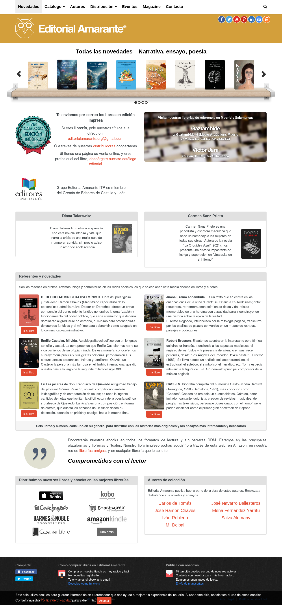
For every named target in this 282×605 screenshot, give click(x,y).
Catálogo (54, 6)
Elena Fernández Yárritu (236, 510)
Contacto (174, 6)
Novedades (28, 6)
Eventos (129, 6)
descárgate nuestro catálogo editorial (112, 160)
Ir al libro (28, 330)
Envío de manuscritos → (192, 583)
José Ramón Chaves (175, 510)
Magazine (152, 6)
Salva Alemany (235, 517)
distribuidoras (104, 145)
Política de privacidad (253, 599)
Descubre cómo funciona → (86, 583)
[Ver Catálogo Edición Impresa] (33, 134)
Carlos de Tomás (174, 502)
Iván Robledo (175, 517)
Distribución (102, 6)
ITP (87, 599)
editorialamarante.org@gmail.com (95, 138)
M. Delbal (175, 524)
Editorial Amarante (70, 28)
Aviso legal (227, 599)
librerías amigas (92, 450)
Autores (77, 6)
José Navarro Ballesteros (235, 502)
